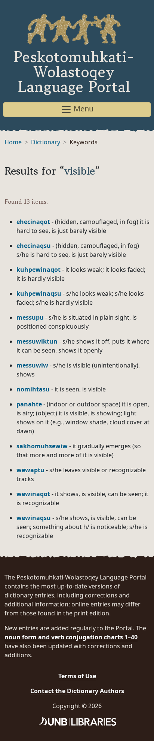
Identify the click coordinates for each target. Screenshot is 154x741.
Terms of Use (77, 676)
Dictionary (45, 142)
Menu (82, 109)
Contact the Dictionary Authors (77, 691)
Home (13, 142)
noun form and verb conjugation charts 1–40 (71, 637)
